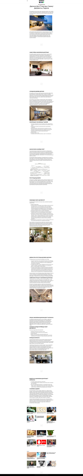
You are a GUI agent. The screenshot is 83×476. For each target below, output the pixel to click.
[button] (39, 2)
